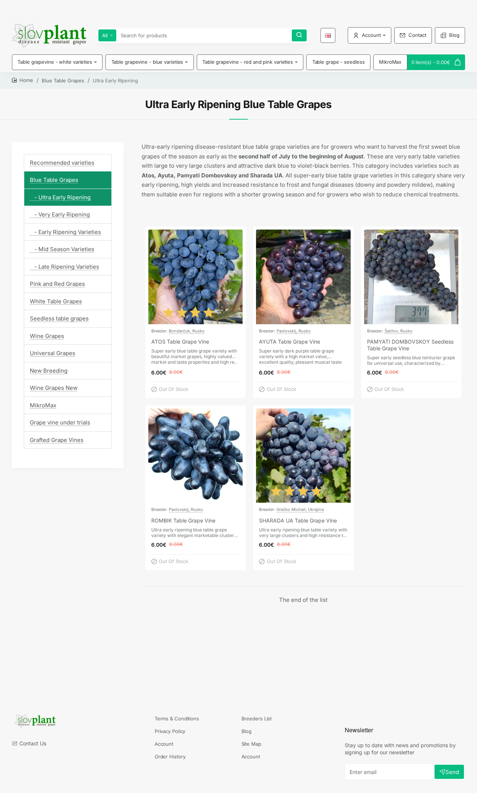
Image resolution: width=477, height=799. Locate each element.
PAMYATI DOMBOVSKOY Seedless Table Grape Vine (410, 344)
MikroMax (43, 405)
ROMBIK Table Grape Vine (183, 520)
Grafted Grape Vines (56, 439)
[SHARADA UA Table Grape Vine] (303, 455)
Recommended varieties (62, 162)
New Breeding (48, 370)
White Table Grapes (56, 301)
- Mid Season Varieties (62, 249)
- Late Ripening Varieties (64, 266)
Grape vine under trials (60, 422)
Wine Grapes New (54, 388)
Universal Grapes (52, 353)
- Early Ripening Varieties (65, 232)
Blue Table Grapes (63, 80)
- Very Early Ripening (60, 214)
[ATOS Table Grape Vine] (195, 277)
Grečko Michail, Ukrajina (300, 509)
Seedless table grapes (59, 318)
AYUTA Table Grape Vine (289, 341)
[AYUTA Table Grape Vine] (303, 277)
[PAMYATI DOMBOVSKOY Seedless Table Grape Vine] (411, 277)
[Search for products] (299, 35)
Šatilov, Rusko (399, 331)
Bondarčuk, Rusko (187, 331)
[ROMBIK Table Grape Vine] (195, 455)
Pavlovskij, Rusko (294, 331)
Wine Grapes (47, 336)
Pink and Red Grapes (57, 284)
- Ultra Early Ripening (60, 197)
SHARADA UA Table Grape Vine (298, 520)
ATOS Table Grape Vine (180, 341)
